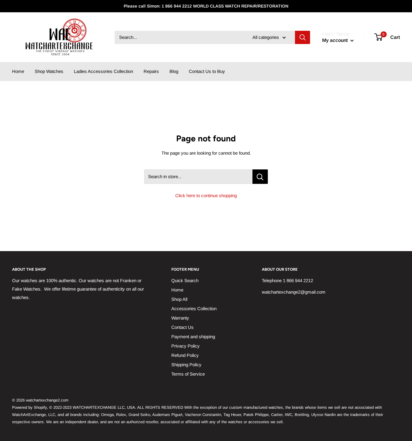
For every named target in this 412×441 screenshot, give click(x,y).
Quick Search (184, 280)
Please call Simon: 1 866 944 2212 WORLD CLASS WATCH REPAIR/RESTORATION (206, 6)
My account (335, 40)
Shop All (179, 299)
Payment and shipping (193, 336)
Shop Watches (49, 71)
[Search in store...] (260, 176)
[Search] (302, 37)
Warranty (180, 317)
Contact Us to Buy (207, 71)
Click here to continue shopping (206, 195)
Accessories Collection (194, 308)
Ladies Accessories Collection (103, 71)
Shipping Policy (186, 364)
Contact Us (182, 327)
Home (18, 71)
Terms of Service (188, 373)
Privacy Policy (185, 345)
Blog (174, 71)
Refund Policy (185, 355)
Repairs (151, 71)
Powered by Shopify (29, 407)
